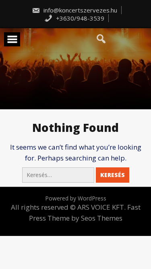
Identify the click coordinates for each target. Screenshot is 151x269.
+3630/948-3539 (79, 18)
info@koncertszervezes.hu (79, 10)
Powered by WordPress (75, 198)
